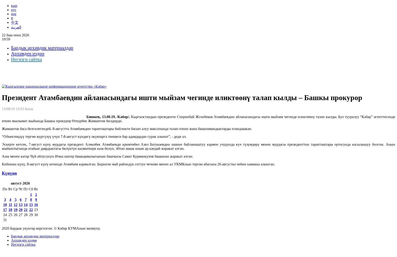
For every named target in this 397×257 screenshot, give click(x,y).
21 (26, 210)
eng (13, 14)
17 (5, 210)
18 (10, 210)
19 (15, 210)
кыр (14, 6)
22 (31, 210)
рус (13, 10)
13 (21, 205)
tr (12, 18)
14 (26, 205)
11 (10, 205)
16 (36, 205)
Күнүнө (9, 173)
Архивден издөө (27, 53)
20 (21, 210)
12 (15, 205)
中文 (14, 22)
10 (5, 205)
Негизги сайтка (26, 59)
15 (31, 205)
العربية (16, 27)
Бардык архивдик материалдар (42, 48)
